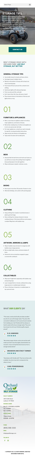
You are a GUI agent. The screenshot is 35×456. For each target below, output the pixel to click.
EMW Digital (21, 453)
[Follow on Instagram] (8, 440)
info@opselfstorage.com (10, 433)
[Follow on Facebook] (5, 440)
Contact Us (17, 49)
